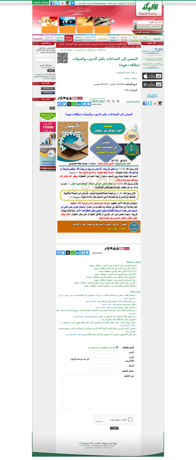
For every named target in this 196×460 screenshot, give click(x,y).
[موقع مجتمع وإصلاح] (124, 38)
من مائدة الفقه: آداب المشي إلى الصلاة (118, 301)
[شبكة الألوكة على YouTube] (62, 3)
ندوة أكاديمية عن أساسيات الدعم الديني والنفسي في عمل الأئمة (152, 56)
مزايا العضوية (39, 74)
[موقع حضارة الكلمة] (113, 38)
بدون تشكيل (97, 100)
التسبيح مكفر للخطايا (126, 319)
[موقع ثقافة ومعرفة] (135, 38)
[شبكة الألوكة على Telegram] (72, 3)
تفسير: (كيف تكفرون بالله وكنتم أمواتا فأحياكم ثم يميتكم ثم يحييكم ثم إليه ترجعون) (99, 328)
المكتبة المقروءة (97, 44)
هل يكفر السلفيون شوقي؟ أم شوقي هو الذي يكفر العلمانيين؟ (108, 334)
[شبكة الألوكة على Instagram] (67, 3)
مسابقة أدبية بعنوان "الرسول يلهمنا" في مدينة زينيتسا (153, 62)
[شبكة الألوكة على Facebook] (52, 3)
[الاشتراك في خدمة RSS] (128, 4)
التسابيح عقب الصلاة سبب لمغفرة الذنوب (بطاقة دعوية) (111, 277)
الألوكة (81, 443)
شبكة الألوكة (101, 50)
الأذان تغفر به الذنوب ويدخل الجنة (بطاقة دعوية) (114, 268)
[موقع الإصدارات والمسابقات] (49, 38)
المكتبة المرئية (109, 44)
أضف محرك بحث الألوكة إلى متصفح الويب (98, 447)
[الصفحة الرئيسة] (133, 4)
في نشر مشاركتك (48, 88)
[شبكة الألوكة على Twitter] (57, 3)
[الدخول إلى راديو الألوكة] (145, 27)
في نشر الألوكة (48, 92)
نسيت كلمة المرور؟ (48, 67)
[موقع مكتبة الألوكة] (69, 38)
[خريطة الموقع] (130, 4)
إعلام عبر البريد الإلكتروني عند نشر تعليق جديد (102, 347)
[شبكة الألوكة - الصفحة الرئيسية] (122, 4)
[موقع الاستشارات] (101, 38)
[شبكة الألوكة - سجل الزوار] (112, 4)
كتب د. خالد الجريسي (112, 47)
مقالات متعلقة (130, 78)
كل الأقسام (120, 44)
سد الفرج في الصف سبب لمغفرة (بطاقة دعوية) (114, 280)
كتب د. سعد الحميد (128, 47)
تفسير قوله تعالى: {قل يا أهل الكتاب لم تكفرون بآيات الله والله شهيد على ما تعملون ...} (97, 322)
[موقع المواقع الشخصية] (78, 38)
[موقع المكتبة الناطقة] (60, 38)
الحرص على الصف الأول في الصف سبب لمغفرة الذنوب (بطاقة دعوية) (104, 283)
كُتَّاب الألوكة (151, 43)
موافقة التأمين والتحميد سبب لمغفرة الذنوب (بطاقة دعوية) (109, 286)
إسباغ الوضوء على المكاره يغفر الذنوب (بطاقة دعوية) (112, 265)
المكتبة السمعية (84, 44)
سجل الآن (46, 78)
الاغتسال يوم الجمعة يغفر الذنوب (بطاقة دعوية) (114, 274)
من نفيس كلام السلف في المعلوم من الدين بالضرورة (112, 316)
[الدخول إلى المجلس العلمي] (147, 32)
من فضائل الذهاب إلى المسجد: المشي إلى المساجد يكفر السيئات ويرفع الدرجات (100, 310)
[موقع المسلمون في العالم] (89, 38)
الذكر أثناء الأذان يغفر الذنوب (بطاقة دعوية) (116, 271)
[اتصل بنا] (82, 4)
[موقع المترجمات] (38, 38)
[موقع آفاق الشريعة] (145, 38)
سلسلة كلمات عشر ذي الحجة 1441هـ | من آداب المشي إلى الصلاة (106, 295)
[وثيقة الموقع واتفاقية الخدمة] (97, 4)
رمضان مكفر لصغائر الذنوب (123, 307)
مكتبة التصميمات (71, 44)
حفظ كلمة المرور (46, 65)
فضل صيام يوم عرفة (126, 304)
